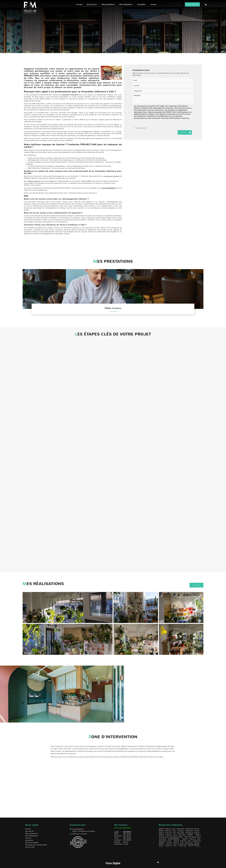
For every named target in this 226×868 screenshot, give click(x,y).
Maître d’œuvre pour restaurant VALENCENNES (179, 845)
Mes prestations (108, 4)
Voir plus (196, 585)
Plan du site (30, 847)
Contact (153, 4)
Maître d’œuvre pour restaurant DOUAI (183, 843)
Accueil (79, 4)
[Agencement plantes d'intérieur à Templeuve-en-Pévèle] (135, 639)
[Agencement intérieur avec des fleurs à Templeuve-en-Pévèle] (68, 607)
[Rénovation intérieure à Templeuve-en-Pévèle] (68, 639)
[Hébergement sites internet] (113, 866)
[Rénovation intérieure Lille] (111, 73)
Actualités (141, 4)
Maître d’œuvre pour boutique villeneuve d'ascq (179, 833)
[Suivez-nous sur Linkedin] (205, 4)
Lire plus (113, 311)
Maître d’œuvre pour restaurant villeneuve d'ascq (179, 829)
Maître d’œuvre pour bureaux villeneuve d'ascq (179, 831)
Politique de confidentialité (36, 845)
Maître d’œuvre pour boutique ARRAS (176, 835)
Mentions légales (32, 842)
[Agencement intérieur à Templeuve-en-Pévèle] (135, 607)
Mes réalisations (126, 4)
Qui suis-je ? (92, 4)
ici (188, 118)
